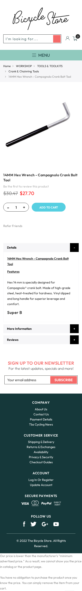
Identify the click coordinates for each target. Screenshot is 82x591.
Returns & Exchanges (41, 447)
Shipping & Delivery (41, 442)
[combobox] (32, 38)
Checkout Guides (41, 462)
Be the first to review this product (26, 186)
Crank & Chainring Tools (24, 71)
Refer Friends (12, 226)
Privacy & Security (41, 457)
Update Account (41, 485)
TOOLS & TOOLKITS (50, 66)
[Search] (57, 39)
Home (7, 66)
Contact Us (41, 414)
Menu (44, 55)
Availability (41, 452)
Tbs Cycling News (41, 424)
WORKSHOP (24, 66)
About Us (41, 409)
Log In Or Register (41, 480)
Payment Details (41, 419)
